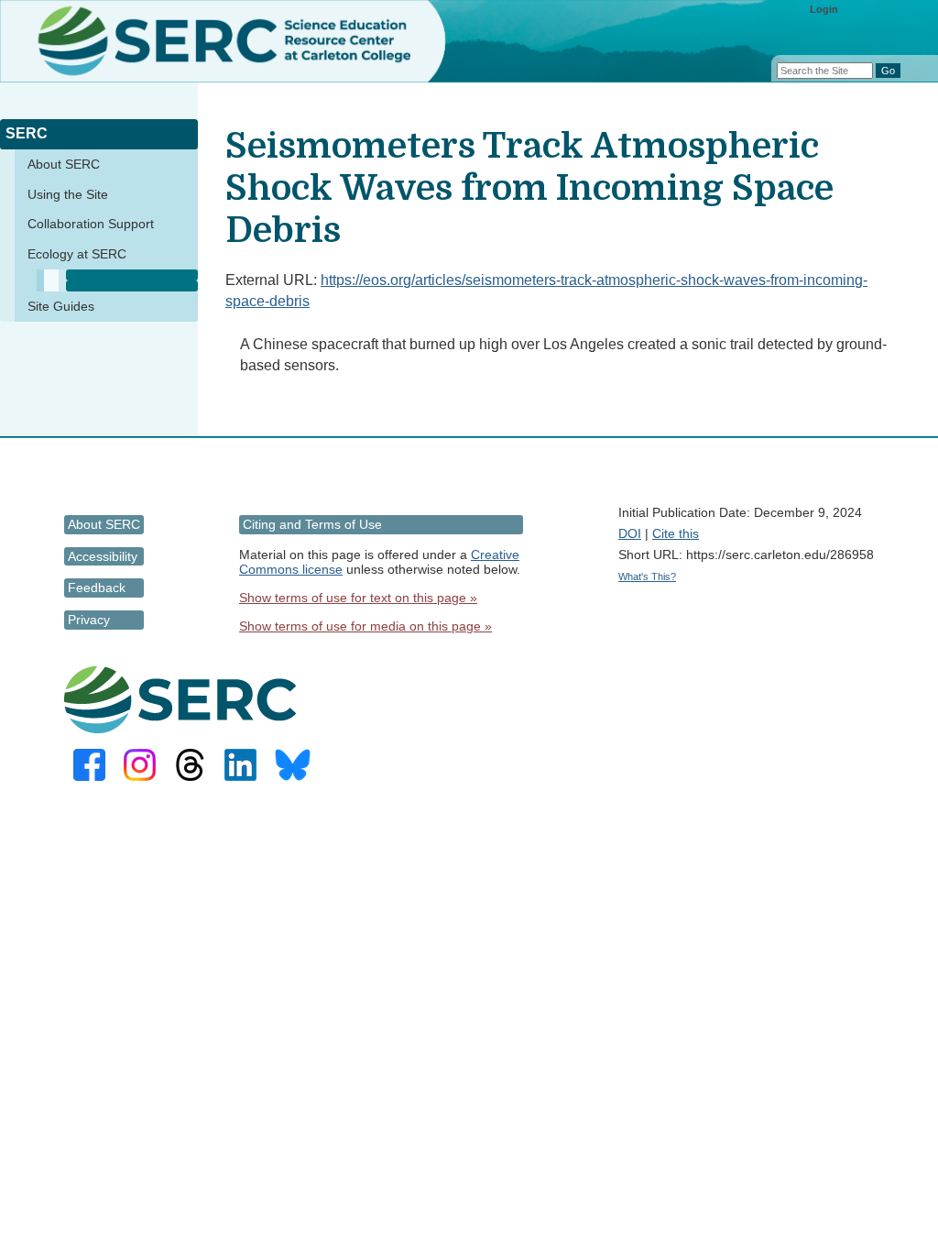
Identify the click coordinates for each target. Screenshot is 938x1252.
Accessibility (102, 556)
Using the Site (67, 194)
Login (824, 9)
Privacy (89, 619)
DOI (629, 533)
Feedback (96, 587)
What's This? (647, 576)
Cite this (675, 533)
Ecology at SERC (76, 254)
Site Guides (60, 306)
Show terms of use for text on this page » (358, 597)
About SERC (63, 164)
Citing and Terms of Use (312, 524)
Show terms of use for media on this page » (365, 626)
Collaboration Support (90, 223)
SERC (26, 133)
